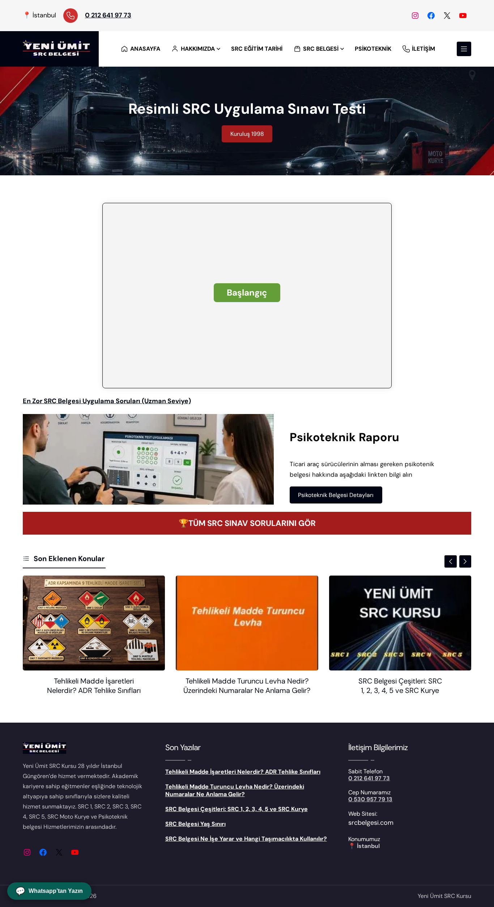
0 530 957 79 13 (370, 799)
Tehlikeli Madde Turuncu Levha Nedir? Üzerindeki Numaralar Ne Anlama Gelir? (246, 685)
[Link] (70, 15)
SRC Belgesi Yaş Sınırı (195, 824)
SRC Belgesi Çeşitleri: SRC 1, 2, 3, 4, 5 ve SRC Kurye (400, 685)
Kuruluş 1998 (247, 134)
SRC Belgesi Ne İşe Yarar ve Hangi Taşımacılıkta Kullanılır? (246, 839)
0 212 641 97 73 (108, 15)
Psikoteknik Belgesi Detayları (336, 495)
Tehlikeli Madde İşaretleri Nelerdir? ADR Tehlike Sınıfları (94, 685)
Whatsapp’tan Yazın (49, 891)
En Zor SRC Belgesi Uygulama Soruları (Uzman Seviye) (107, 401)
